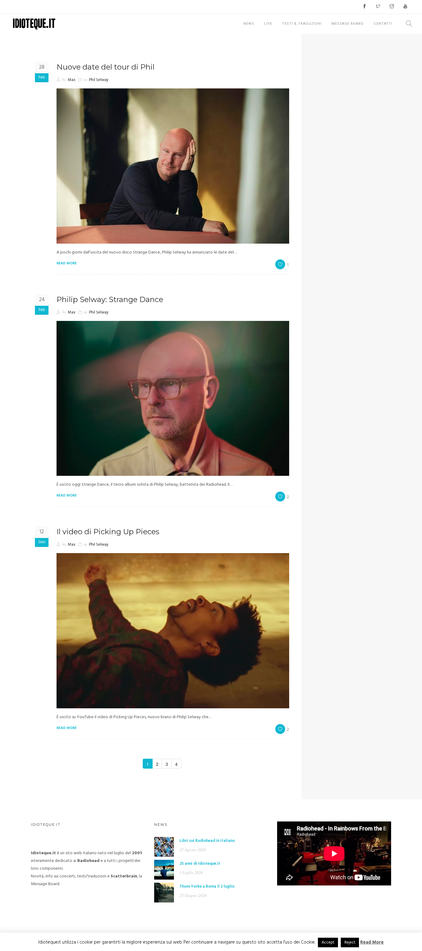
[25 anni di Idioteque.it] (164, 869)
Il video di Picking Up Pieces (108, 531)
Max (71, 80)
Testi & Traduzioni (302, 24)
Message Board (347, 24)
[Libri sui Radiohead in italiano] (164, 847)
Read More (372, 942)
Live (268, 24)
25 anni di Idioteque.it (199, 863)
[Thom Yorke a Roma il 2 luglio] (164, 892)
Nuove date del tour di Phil (105, 66)
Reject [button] (349, 942)
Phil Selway (98, 80)
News (248, 24)
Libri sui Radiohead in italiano (207, 841)
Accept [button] (328, 942)
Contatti (382, 24)
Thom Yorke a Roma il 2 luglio (206, 886)
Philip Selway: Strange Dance (110, 299)
